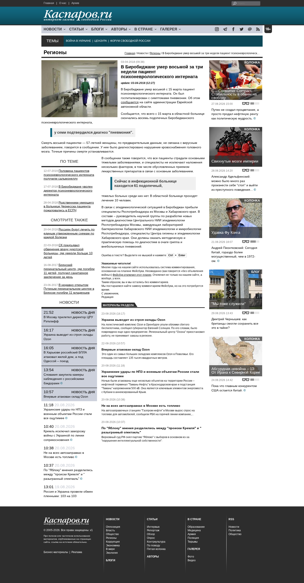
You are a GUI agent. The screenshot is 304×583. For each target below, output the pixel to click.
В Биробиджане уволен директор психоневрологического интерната (68, 190)
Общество (112, 534)
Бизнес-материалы (56, 552)
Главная (49, 3)
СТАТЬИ (76, 29)
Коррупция (113, 541)
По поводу (153, 545)
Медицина (194, 530)
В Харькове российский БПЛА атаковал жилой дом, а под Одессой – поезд (65, 357)
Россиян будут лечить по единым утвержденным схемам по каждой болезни (69, 233)
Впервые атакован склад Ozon (66, 396)
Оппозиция (113, 526)
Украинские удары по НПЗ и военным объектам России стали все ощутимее (68, 414)
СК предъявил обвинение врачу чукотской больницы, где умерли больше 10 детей (68, 251)
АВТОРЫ (119, 29)
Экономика (113, 545)
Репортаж (153, 530)
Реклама (76, 552)
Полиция (193, 537)
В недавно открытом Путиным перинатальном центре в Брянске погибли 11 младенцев (69, 289)
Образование (196, 526)
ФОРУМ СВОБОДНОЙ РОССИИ (130, 40)
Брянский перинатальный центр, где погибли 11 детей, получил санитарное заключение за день (69, 270)
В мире (110, 549)
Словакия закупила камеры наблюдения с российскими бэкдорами (64, 379)
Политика (235, 530)
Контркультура (156, 541)
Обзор (151, 534)
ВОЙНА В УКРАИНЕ (78, 40)
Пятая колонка (156, 549)
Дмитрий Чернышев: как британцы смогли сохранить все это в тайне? (234, 323)
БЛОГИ (97, 29)
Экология (112, 552)
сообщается (130, 102)
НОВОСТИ (53, 29)
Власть (110, 530)
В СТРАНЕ (143, 29)
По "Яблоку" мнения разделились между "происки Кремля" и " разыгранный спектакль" (68, 474)
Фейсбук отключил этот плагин (132, 274)
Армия (192, 534)
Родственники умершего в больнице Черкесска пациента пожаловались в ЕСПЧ (69, 206)
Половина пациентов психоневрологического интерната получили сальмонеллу (69, 174)
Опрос (151, 537)
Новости (234, 526)
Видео (192, 560)
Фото (191, 556)
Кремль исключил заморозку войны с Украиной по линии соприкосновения (64, 435)
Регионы (155, 53)
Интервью (153, 526)
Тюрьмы (193, 541)
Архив (75, 3)
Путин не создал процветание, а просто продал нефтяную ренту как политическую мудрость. (235, 114)
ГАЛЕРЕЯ (168, 29)
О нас (62, 3)
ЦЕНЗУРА (100, 40)
